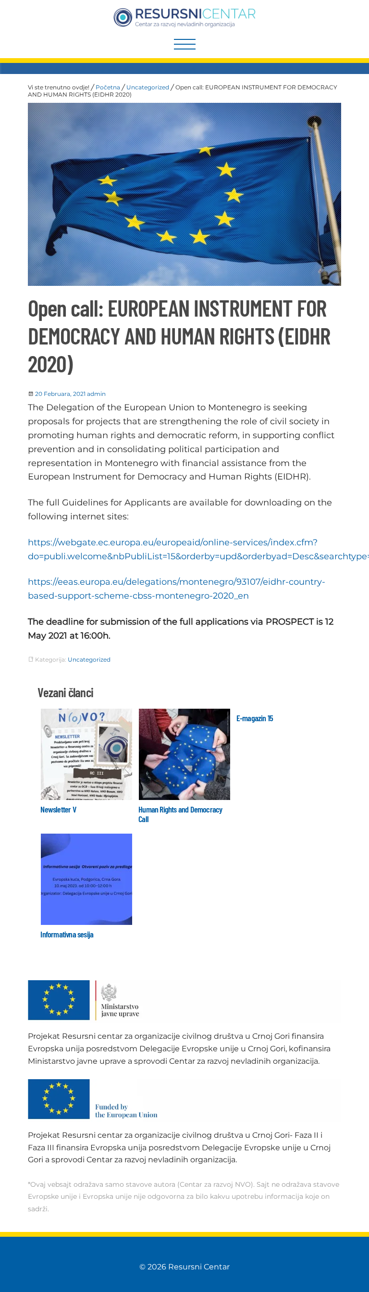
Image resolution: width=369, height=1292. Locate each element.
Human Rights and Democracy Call (180, 814)
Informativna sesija (66, 934)
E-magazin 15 (254, 718)
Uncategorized (147, 87)
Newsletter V (57, 809)
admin (96, 393)
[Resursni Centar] (184, 17)
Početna (108, 87)
